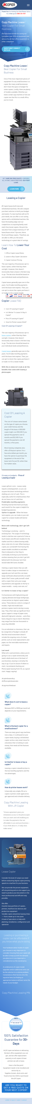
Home (18, 1100)
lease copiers (6, 335)
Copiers (7, 1100)
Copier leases (6, 351)
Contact (24, 1100)
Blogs (13, 1100)
